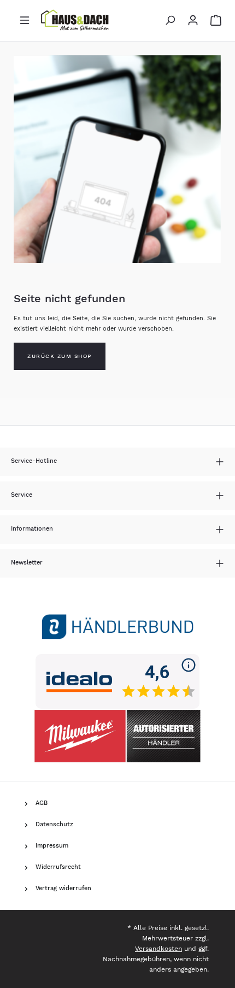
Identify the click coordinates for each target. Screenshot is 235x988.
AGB (42, 803)
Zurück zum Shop (59, 356)
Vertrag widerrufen (63, 888)
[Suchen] (169, 20)
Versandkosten (158, 948)
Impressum (52, 845)
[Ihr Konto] (192, 20)
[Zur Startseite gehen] (76, 20)
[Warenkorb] (213, 20)
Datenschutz (54, 824)
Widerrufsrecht (58, 867)
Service (21, 494)
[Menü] (24, 20)
